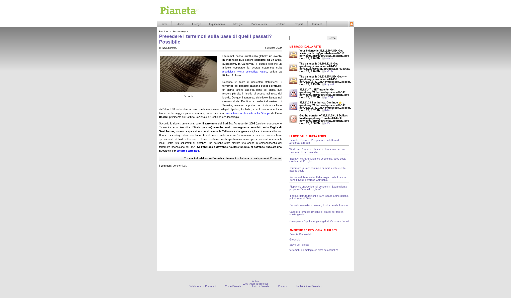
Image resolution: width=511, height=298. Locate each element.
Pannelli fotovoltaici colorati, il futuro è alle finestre (318, 205)
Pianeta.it (165, 16)
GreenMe (294, 239)
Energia (196, 24)
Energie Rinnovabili (300, 234)
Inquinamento (217, 24)
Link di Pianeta (260, 286)
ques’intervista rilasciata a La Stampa (247, 113)
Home (164, 24)
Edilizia (180, 24)
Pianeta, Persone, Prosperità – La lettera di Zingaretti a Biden (314, 141)
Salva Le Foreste (299, 244)
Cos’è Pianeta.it (234, 286)
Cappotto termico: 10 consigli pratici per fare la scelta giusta (316, 213)
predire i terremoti (188, 150)
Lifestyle (238, 24)
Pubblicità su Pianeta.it (309, 286)
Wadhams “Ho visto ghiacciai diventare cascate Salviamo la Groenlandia (317, 151)
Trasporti (298, 24)
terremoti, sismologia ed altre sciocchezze (313, 249)
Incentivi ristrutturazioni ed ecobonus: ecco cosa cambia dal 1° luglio (317, 160)
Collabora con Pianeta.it (202, 286)
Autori (255, 281)
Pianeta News (259, 24)
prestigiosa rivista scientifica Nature (244, 71)
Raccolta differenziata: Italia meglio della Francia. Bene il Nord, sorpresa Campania (318, 178)
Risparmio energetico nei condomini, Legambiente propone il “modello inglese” (318, 188)
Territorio (280, 24)
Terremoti (317, 24)
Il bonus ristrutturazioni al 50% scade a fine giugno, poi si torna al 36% (319, 197)
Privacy (282, 286)
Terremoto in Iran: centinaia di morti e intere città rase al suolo (317, 169)
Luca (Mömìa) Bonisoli (255, 283)
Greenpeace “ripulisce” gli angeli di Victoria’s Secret (319, 221)
